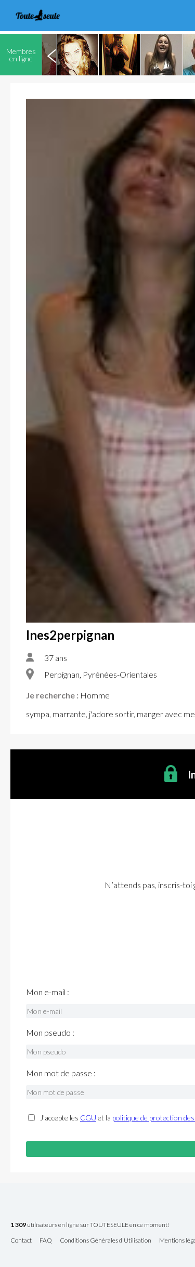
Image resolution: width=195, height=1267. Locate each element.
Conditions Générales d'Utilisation (105, 1240)
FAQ (46, 1240)
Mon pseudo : (50, 1032)
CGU (88, 1117)
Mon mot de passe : (61, 1073)
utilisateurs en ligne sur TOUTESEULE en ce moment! (89, 1225)
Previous (51, 54)
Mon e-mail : (47, 992)
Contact (21, 1240)
